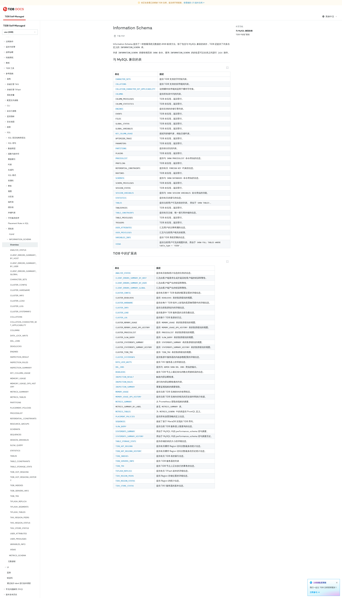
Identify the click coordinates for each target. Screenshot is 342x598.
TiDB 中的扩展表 (243, 34)
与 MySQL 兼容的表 (244, 31)
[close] (337, 582)
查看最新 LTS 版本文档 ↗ (194, 3)
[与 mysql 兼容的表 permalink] (143, 59)
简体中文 (330, 16)
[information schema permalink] (154, 28)
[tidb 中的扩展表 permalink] (139, 253)
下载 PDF (121, 36)
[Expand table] (227, 68)
